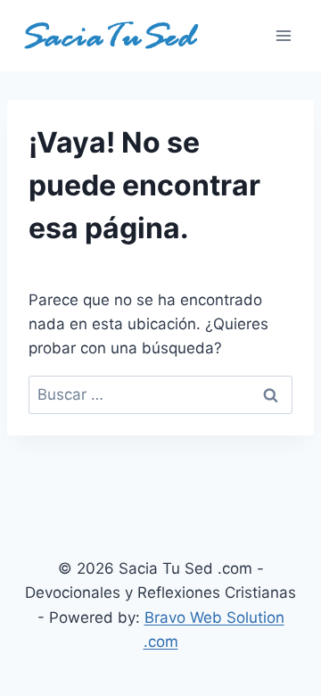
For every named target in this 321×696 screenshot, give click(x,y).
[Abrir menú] (283, 35)
